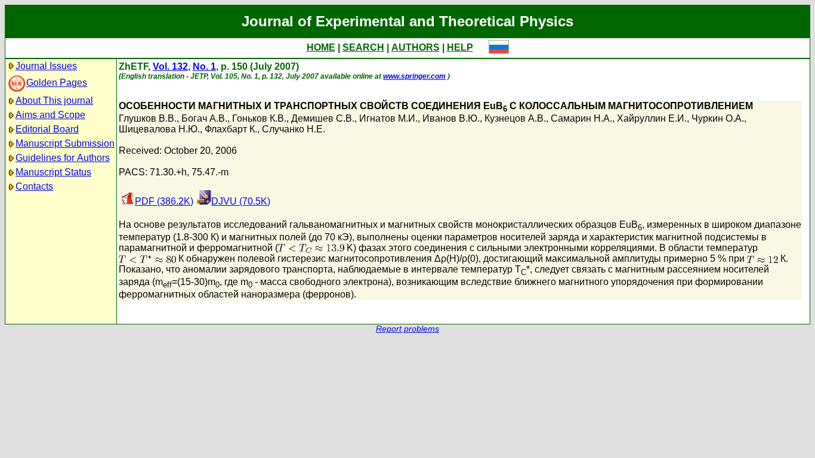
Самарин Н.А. (581, 118)
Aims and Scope (50, 115)
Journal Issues (46, 66)
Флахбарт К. (231, 129)
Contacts (34, 186)
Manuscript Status (53, 172)
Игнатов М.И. (388, 118)
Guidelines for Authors (63, 158)
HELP (460, 47)
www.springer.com (414, 76)
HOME (321, 47)
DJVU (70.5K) (240, 201)
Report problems (407, 328)
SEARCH (363, 47)
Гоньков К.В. (259, 118)
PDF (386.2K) (164, 201)
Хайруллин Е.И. (652, 118)
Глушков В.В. (148, 118)
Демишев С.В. (322, 118)
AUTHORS (415, 47)
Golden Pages (56, 83)
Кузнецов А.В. (515, 118)
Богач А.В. (204, 118)
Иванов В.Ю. (451, 118)
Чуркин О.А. (717, 118)
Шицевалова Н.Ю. (159, 129)
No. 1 (204, 66)
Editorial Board (47, 129)
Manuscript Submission (65, 143)
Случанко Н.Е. (293, 129)
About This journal (54, 100)
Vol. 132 (170, 66)
